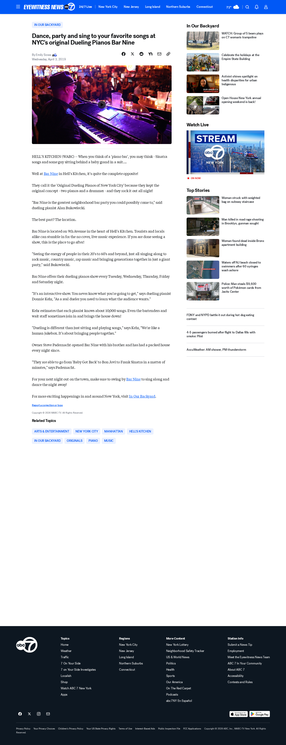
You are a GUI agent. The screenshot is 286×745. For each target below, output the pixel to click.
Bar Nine (51, 173)
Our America (174, 682)
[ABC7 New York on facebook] (20, 714)
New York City (108, 7)
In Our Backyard (142, 396)
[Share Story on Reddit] (141, 54)
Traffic (65, 657)
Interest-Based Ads (145, 728)
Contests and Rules (240, 682)
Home (64, 644)
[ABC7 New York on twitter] (29, 714)
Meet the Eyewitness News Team (249, 657)
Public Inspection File (169, 728)
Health (170, 669)
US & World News (177, 657)
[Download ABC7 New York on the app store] (238, 714)
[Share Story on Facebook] (123, 54)
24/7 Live (85, 7)
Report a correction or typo (47, 405)
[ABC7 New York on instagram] (39, 714)
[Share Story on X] (132, 54)
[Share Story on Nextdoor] (150, 54)
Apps (64, 694)
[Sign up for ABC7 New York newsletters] (48, 714)
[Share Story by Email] (159, 54)
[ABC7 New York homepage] (49, 7)
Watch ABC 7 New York (76, 688)
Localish (66, 675)
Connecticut (205, 7)
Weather (66, 651)
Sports (170, 675)
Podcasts (172, 694)
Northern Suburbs (178, 7)
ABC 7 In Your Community (245, 663)
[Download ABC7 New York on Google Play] (259, 714)
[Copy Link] (168, 54)
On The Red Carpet (178, 688)
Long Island (152, 7)
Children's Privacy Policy (70, 728)
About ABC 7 (236, 669)
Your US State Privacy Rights (101, 728)
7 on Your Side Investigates (78, 669)
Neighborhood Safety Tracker (185, 651)
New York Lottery (177, 644)
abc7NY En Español (179, 700)
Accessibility (236, 675)
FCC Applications (192, 728)
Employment (236, 651)
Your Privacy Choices (44, 728)
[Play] (225, 152)
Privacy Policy (23, 728)
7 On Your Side (71, 663)
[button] (18, 7)
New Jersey (131, 7)
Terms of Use (125, 728)
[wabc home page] (26, 645)
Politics (170, 663)
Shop (64, 682)
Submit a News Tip (240, 644)
